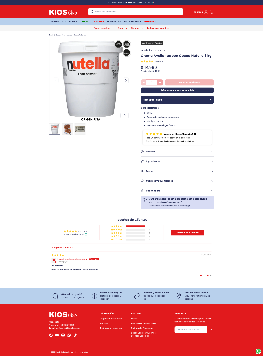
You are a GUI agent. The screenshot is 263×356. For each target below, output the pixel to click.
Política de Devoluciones (143, 323)
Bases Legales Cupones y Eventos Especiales (144, 334)
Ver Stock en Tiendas (189, 82)
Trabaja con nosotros (111, 328)
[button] (212, 12)
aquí (188, 205)
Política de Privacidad (142, 328)
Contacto (54, 321)
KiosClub (58, 352)
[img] (58, 255)
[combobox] (135, 11)
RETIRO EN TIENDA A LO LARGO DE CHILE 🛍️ (131, 2)
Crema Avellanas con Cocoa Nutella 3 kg (71, 35)
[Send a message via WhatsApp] (258, 351)
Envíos (134, 318)
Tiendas (104, 323)
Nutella (144, 50)
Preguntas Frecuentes (111, 318)
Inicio (51, 35)
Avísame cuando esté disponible (177, 90)
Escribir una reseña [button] (187, 232)
